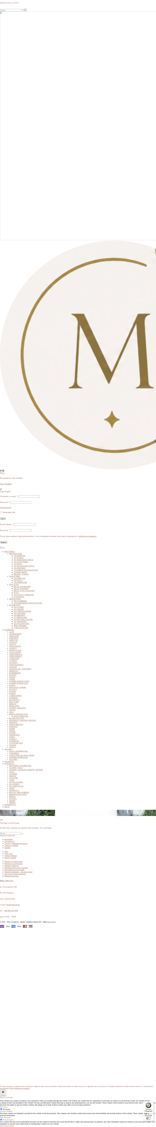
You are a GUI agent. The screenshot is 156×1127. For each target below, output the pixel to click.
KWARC (12, 694)
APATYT (12, 644)
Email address (7, 524)
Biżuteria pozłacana (12, 866)
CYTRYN (13, 661)
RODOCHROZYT (16, 724)
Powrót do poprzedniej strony (10, 811)
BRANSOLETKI (15, 554)
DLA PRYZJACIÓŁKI (22, 611)
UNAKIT (12, 745)
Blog (7, 807)
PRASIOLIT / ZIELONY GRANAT (22, 720)
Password (4, 502)
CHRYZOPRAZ (15, 657)
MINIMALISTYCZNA (18, 794)
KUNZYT (13, 689)
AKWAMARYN (15, 634)
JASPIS (12, 679)
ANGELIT (13, 642)
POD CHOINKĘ (20, 626)
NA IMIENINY (19, 615)
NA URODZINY (20, 622)
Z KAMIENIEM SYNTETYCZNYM (28, 603)
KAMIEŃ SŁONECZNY (18, 683)
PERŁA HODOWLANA (18, 714)
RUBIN (12, 729)
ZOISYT (12, 747)
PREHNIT (13, 722)
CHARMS (13, 774)
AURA (12, 772)
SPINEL (12, 731)
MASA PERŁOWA (21, 716)
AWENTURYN (15, 646)
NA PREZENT (14, 605)
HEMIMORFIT (15, 673)
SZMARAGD (14, 735)
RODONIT (13, 727)
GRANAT (13, 667)
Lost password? (5, 508)
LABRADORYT (15, 696)
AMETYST (13, 640)
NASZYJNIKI (14, 576)
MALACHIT (14, 702)
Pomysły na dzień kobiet (13, 862)
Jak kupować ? (10, 841)
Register (3, 542)
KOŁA (16, 593)
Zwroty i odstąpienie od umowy (16, 844)
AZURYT (13, 648)
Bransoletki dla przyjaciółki (14, 870)
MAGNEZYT (14, 700)
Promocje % (10, 805)
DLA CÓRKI (19, 607)
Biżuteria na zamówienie (13, 864)
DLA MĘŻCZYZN (16, 786)
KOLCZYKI (14, 585)
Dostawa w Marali (11, 846)
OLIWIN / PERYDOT (17, 708)
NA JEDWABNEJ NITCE (23, 560)
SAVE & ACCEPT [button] (7, 1126)
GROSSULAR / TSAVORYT (20, 669)
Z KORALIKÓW (20, 572)
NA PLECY (18, 580)
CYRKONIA (14, 659)
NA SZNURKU (20, 568)
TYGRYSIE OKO (16, 743)
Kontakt (7, 848)
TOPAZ (12, 737)
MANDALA (14, 790)
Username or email (9, 496)
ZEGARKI (13, 759)
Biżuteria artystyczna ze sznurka (16, 868)
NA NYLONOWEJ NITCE (24, 566)
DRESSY (12, 776)
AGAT (11, 632)
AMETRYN (13, 638)
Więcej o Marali (10, 858)
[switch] (148, 1118)
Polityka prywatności (22, 1088)
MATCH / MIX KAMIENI (19, 792)
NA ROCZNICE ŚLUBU (23, 620)
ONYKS (12, 710)
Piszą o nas (9, 854)
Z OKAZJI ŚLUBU (21, 628)
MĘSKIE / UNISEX (21, 574)
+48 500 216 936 (11, 910)
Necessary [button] (3, 1107)
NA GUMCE (19, 558)
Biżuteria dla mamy (12, 876)
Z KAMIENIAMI (20, 582)
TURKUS (13, 739)
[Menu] (152, 1102)
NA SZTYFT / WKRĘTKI (24, 595)
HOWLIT (12, 675)
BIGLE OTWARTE (21, 589)
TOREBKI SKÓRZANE (18, 757)
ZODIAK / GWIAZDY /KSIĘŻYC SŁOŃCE (26, 770)
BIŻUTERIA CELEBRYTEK (20, 766)
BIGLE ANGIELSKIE (22, 587)
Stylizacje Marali (11, 856)
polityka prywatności (87, 536)
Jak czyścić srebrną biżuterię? (15, 874)
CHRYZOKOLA (15, 655)
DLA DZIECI (14, 784)
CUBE (11, 780)
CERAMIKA (14, 753)
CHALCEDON (15, 652)
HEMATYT (13, 671)
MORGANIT (14, 706)
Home (2, 813)
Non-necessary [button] (5, 1117)
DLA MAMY (19, 609)
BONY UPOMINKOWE (18, 751)
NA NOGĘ (18, 564)
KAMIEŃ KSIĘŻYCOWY (19, 681)
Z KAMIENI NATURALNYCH (26, 570)
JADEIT (12, 677)
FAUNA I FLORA (16, 782)
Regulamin (8, 839)
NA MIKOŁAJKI (20, 617)
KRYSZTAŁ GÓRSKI (17, 687)
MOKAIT (13, 704)
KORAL (12, 685)
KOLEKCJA (9, 764)
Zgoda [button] (11, 1088)
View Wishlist (6, 484)
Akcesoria (8, 749)
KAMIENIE (9, 630)
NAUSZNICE (19, 597)
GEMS (11, 788)
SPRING (12, 803)
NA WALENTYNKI (21, 624)
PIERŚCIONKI (15, 599)
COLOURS (13, 778)
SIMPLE (12, 797)
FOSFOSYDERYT (16, 665)
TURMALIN (14, 741)
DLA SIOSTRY (20, 613)
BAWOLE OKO (15, 650)
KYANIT (12, 692)
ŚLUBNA (13, 799)
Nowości (9, 762)
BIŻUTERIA (9, 552)
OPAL (11, 712)
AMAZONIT (14, 636)
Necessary (6, 1109)
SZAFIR (12, 733)
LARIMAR (13, 698)
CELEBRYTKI (19, 556)
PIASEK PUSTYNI (16, 718)
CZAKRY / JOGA (16, 768)
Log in (3, 518)
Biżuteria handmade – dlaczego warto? (19, 872)
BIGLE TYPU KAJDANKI (24, 591)
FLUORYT (13, 663)
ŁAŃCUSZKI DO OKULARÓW (21, 755)
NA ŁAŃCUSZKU (21, 562)
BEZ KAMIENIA (20, 601)
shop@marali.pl (13, 905)
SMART (12, 801)
